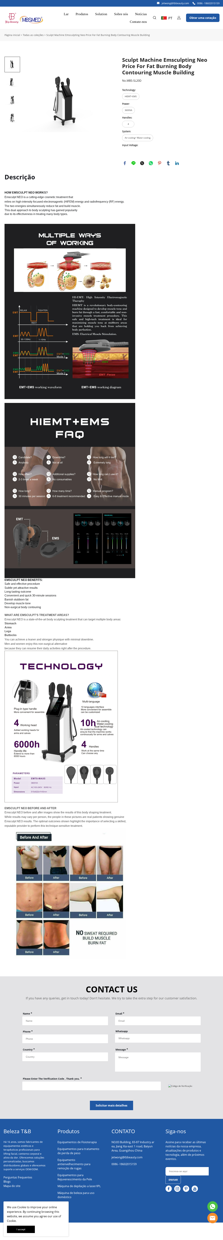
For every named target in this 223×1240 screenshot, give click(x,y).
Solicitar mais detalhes (111, 1105)
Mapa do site (11, 1186)
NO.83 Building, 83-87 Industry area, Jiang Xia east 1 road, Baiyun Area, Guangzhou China (133, 1146)
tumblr (168, 163)
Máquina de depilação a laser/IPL (79, 1186)
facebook (124, 163)
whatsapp (150, 163)
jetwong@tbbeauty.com (175, 3)
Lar (66, 14)
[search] (154, 18)
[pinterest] (186, 1189)
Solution (101, 14)
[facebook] (169, 1189)
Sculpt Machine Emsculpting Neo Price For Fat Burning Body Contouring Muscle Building (98, 35)
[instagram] (177, 1189)
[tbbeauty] (212, 1218)
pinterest (159, 163)
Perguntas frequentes (17, 1177)
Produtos (82, 14)
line (133, 163)
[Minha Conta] (179, 18)
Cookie (21, 1207)
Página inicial (12, 35)
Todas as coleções (33, 35)
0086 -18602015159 (208, 3)
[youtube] (195, 1189)
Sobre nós (121, 14)
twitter (142, 163)
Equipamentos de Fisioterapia (77, 1142)
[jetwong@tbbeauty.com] (158, 3)
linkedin (177, 163)
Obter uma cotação (202, 18)
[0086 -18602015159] (194, 3)
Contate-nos (138, 22)
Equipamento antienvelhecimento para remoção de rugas (73, 1164)
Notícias (141, 14)
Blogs (7, 1181)
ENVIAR (173, 1179)
